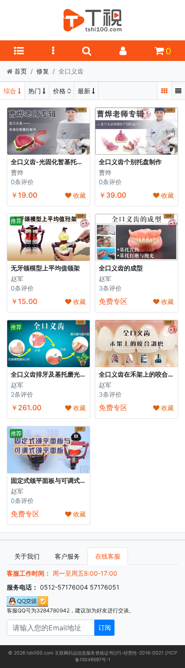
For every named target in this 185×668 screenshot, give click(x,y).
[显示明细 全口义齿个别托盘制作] (136, 130)
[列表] (178, 91)
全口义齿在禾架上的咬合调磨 (140, 374)
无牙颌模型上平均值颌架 (45, 268)
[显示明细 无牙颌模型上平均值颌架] (48, 236)
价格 (60, 91)
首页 (20, 71)
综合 (11, 91)
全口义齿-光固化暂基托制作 (50, 161)
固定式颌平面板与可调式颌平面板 (58, 480)
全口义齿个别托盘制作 (130, 161)
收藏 (78, 195)
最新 (85, 91)
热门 (35, 91)
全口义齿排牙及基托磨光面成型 (55, 374)
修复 (42, 71)
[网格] (164, 91)
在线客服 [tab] (107, 556)
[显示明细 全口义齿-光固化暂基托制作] (48, 130)
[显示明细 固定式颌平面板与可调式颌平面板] (48, 449)
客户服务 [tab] (67, 556)
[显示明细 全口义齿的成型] (136, 236)
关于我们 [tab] (27, 556)
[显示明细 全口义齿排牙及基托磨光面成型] (48, 343)
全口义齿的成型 (121, 268)
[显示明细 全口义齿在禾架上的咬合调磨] (136, 343)
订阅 (104, 627)
